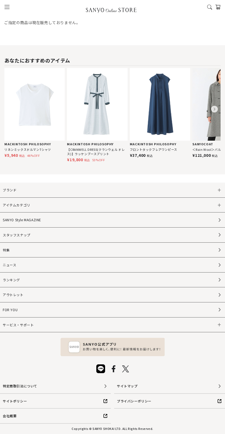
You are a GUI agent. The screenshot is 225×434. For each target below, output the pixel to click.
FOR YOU (10, 309)
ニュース (9, 264)
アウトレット (13, 294)
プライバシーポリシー (134, 401)
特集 (6, 250)
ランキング (11, 279)
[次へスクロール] (214, 109)
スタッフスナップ (16, 234)
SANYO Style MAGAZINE (22, 219)
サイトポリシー (15, 401)
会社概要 (9, 415)
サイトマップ (127, 386)
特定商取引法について (20, 386)
